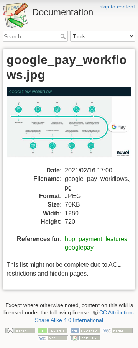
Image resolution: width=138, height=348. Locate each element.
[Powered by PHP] (85, 330)
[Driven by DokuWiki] (85, 338)
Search (63, 36)
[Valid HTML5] (117, 330)
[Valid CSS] (53, 338)
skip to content (117, 6)
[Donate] (53, 330)
